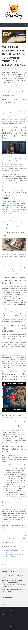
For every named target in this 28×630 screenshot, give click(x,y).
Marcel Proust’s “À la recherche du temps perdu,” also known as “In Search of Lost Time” (14, 160)
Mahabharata (20, 254)
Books (5, 564)
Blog (3, 601)
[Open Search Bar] (26, 25)
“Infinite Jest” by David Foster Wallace (16, 486)
